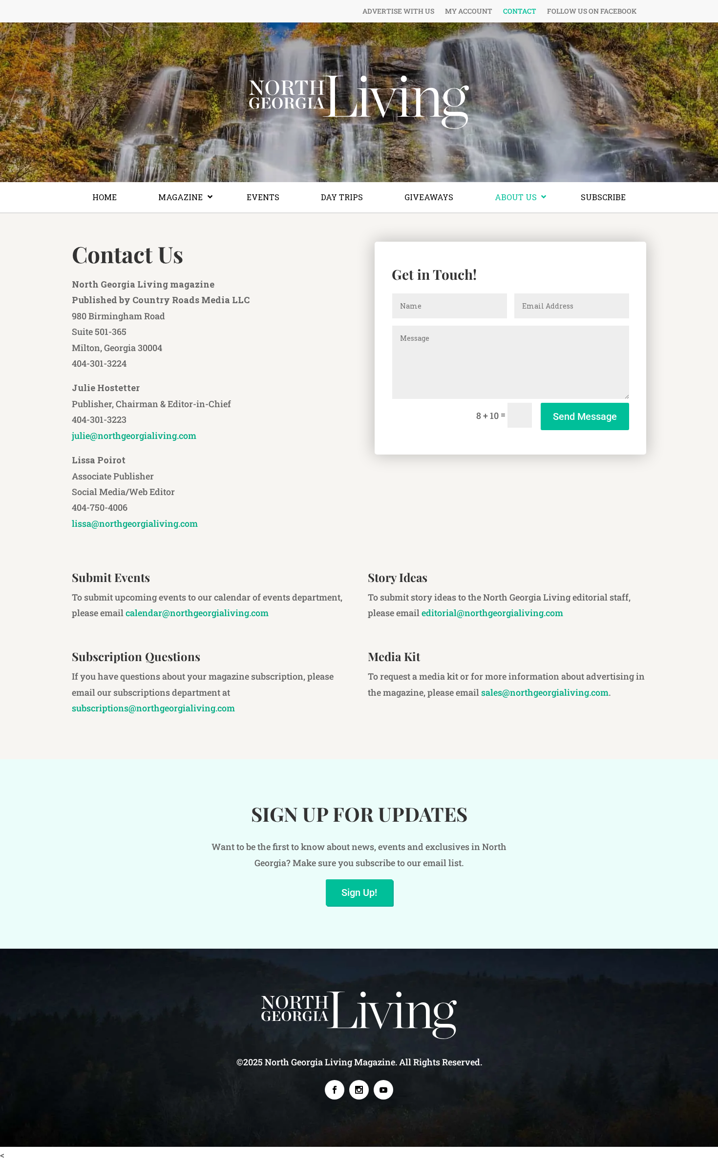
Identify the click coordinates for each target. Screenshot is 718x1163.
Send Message (585, 416)
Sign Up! (359, 892)
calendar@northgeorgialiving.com (197, 613)
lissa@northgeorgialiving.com (135, 523)
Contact (519, 12)
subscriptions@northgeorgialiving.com (153, 708)
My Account (468, 12)
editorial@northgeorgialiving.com (492, 613)
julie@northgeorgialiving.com (134, 435)
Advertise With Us (398, 12)
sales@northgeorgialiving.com (545, 692)
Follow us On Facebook (591, 12)
